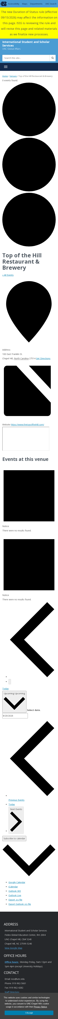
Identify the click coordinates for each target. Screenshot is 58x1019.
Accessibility (13, 3)
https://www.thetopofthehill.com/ (27, 424)
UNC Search (50, 3)
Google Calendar (17, 882)
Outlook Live (15, 895)
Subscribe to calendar (14, 838)
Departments (36, 3)
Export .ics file (15, 899)
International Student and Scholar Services (26, 43)
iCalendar (13, 886)
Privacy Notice (40, 1007)
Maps (24, 3)
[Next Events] (10, 681)
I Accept (29, 1013)
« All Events (8, 275)
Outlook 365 (15, 891)
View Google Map (13, 947)
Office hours (12, 961)
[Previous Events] (32, 676)
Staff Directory (12, 992)
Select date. (34, 710)
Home (5, 76)
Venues (13, 76)
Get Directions (43, 358)
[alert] (29, 498)
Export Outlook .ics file (20, 904)
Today (5, 688)
